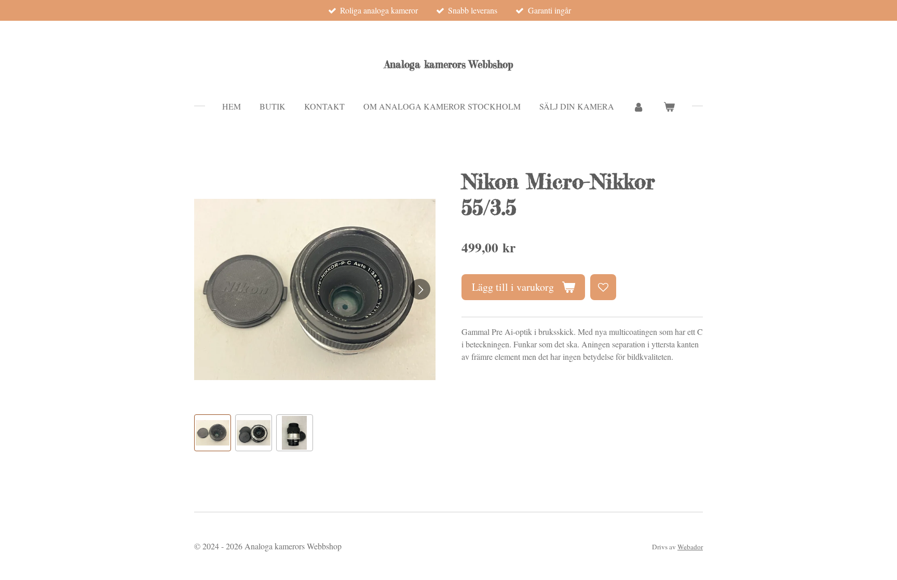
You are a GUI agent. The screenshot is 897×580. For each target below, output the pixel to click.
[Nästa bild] (420, 289)
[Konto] (638, 106)
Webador (690, 546)
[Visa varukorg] (669, 106)
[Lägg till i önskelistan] (603, 287)
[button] (212, 432)
